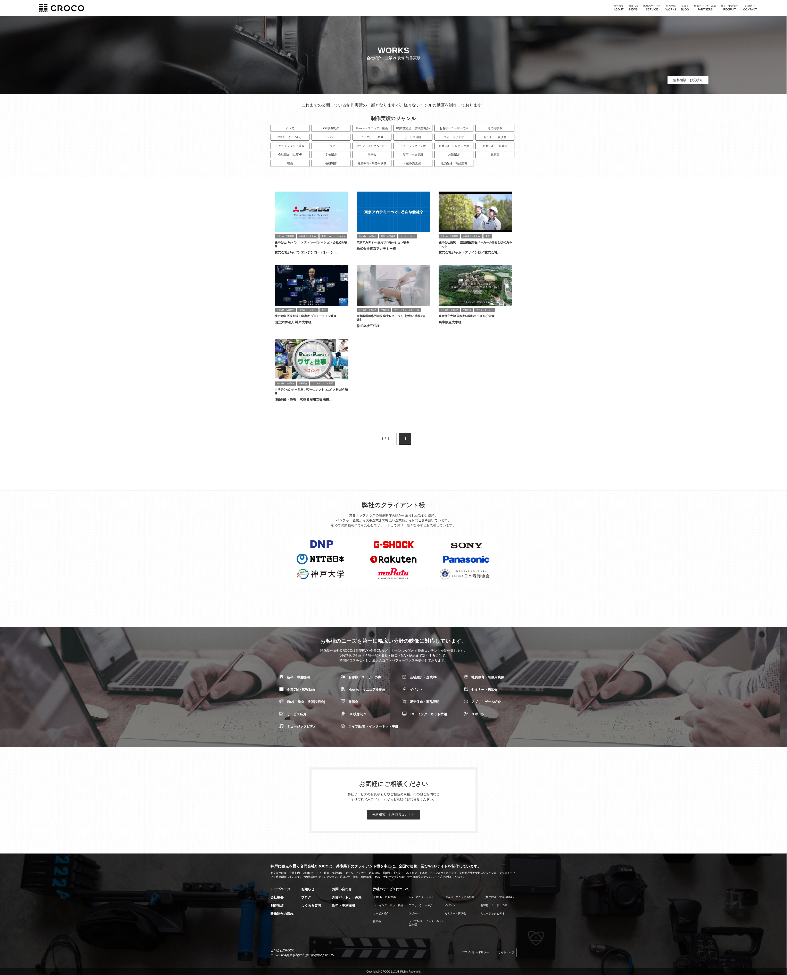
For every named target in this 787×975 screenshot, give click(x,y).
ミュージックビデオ (413, 146)
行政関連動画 (413, 163)
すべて (290, 128)
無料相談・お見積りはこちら (393, 814)
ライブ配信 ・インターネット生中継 (426, 922)
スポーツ (477, 714)
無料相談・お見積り (688, 80)
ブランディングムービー (372, 146)
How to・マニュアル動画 (372, 128)
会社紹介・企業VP (290, 154)
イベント (331, 137)
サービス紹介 (413, 137)
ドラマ (331, 146)
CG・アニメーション (421, 897)
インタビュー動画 (372, 137)
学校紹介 (331, 154)
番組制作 (331, 163)
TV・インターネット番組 (428, 714)
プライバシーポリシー (475, 952)
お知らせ (307, 889)
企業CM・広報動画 (495, 146)
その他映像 (495, 128)
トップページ (280, 889)
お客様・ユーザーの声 (454, 128)
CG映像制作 (331, 128)
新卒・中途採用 (413, 154)
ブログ (306, 897)
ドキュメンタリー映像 (290, 146)
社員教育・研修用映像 (372, 163)
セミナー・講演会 (494, 137)
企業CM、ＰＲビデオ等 (454, 146)
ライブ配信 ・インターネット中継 (373, 726)
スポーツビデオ (454, 137)
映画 (290, 163)
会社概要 (277, 897)
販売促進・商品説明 (454, 163)
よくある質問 (311, 905)
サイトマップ (506, 952)
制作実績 (277, 905)
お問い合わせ (342, 889)
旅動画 (495, 154)
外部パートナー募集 (347, 897)
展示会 (372, 154)
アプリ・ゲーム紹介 (290, 137)
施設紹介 (454, 154)
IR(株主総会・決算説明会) (413, 128)
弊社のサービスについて (391, 889)
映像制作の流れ (282, 913)
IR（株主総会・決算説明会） (498, 897)
